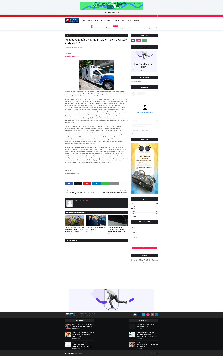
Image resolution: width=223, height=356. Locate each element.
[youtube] (152, 314)
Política (144, 213)
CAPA (66, 16)
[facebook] (133, 40)
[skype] (143, 314)
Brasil (74, 35)
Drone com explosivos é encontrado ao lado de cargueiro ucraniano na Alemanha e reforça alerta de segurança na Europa (87, 28)
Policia (144, 211)
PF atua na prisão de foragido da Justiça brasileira (95, 229)
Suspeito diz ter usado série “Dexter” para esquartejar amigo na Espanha (83, 325)
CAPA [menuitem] (84, 20)
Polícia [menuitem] (96, 20)
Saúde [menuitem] (103, 20)
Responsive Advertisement (72, 56)
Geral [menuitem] (129, 20)
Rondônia (144, 216)
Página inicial (69, 35)
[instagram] (157, 16)
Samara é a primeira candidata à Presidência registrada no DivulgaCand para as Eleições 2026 (82, 344)
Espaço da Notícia (78, 353)
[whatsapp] (144, 40)
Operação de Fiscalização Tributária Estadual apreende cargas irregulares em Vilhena (117, 229)
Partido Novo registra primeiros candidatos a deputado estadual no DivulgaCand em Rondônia (133, 28)
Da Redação (68, 47)
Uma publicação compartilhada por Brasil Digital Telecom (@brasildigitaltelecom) (154, 130)
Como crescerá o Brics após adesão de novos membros (147, 325)
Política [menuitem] (90, 20)
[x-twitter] (139, 314)
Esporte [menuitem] (117, 20)
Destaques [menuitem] (137, 20)
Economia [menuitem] (110, 20)
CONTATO (156, 353)
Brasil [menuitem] (123, 20)
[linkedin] (156, 314)
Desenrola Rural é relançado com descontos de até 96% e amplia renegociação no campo (74, 229)
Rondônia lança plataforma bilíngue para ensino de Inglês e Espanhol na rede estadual (147, 344)
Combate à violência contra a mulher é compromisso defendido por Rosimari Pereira (83, 334)
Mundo (144, 208)
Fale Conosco (72, 16)
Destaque (144, 206)
